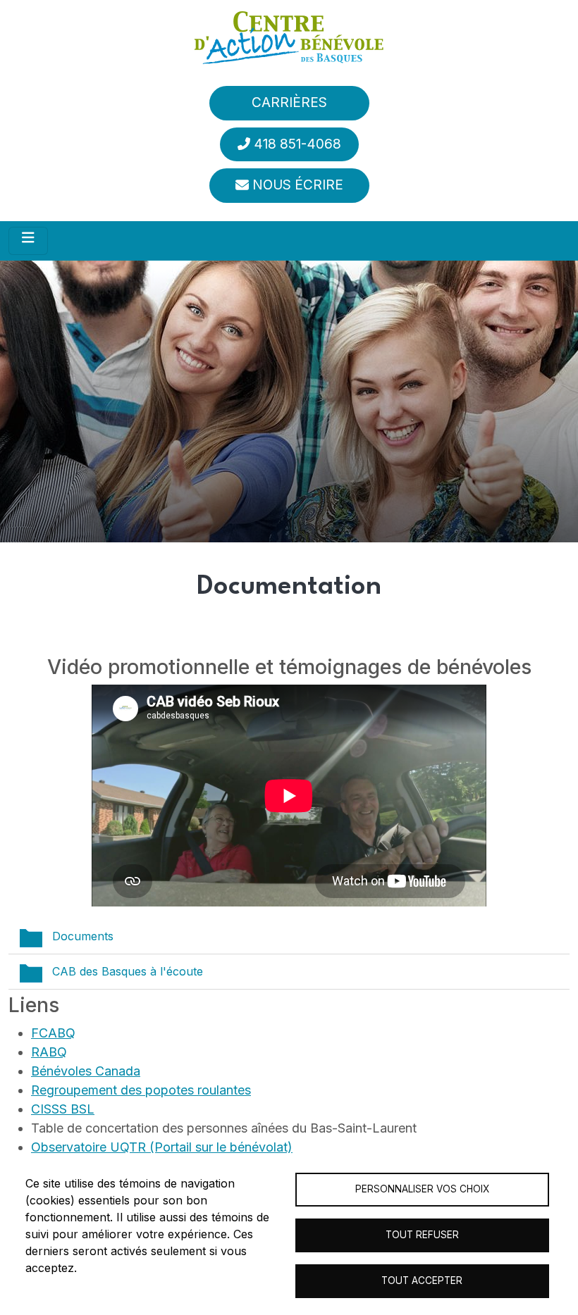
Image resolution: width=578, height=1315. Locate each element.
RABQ (49, 1052)
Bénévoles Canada (85, 1071)
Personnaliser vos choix (422, 1189)
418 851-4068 (297, 144)
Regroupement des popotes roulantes (141, 1090)
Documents (82, 936)
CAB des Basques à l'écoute (127, 971)
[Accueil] (289, 37)
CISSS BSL (62, 1109)
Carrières (289, 102)
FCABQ (53, 1033)
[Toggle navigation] (28, 241)
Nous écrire (297, 185)
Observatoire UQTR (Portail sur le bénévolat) (162, 1147)
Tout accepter (421, 1280)
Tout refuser (422, 1234)
